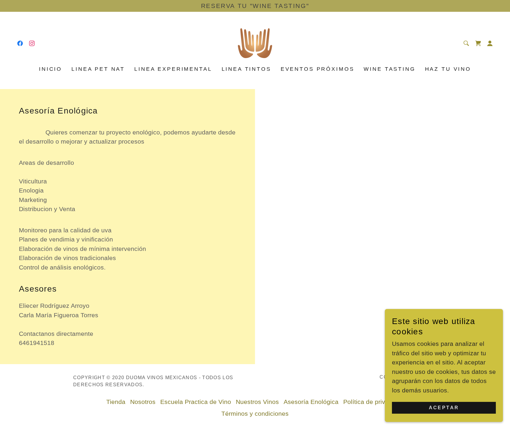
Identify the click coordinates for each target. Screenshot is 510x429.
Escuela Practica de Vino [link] (195, 401)
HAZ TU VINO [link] (448, 69)
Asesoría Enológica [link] (311, 401)
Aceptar (444, 407)
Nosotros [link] (143, 401)
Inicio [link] (50, 69)
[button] (490, 43)
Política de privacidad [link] (373, 401)
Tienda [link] (115, 401)
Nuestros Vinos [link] (257, 401)
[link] (20, 43)
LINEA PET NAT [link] (98, 69)
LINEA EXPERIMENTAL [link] (173, 69)
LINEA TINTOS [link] (246, 69)
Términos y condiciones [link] (255, 413)
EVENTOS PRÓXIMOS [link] (317, 69)
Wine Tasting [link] (389, 69)
